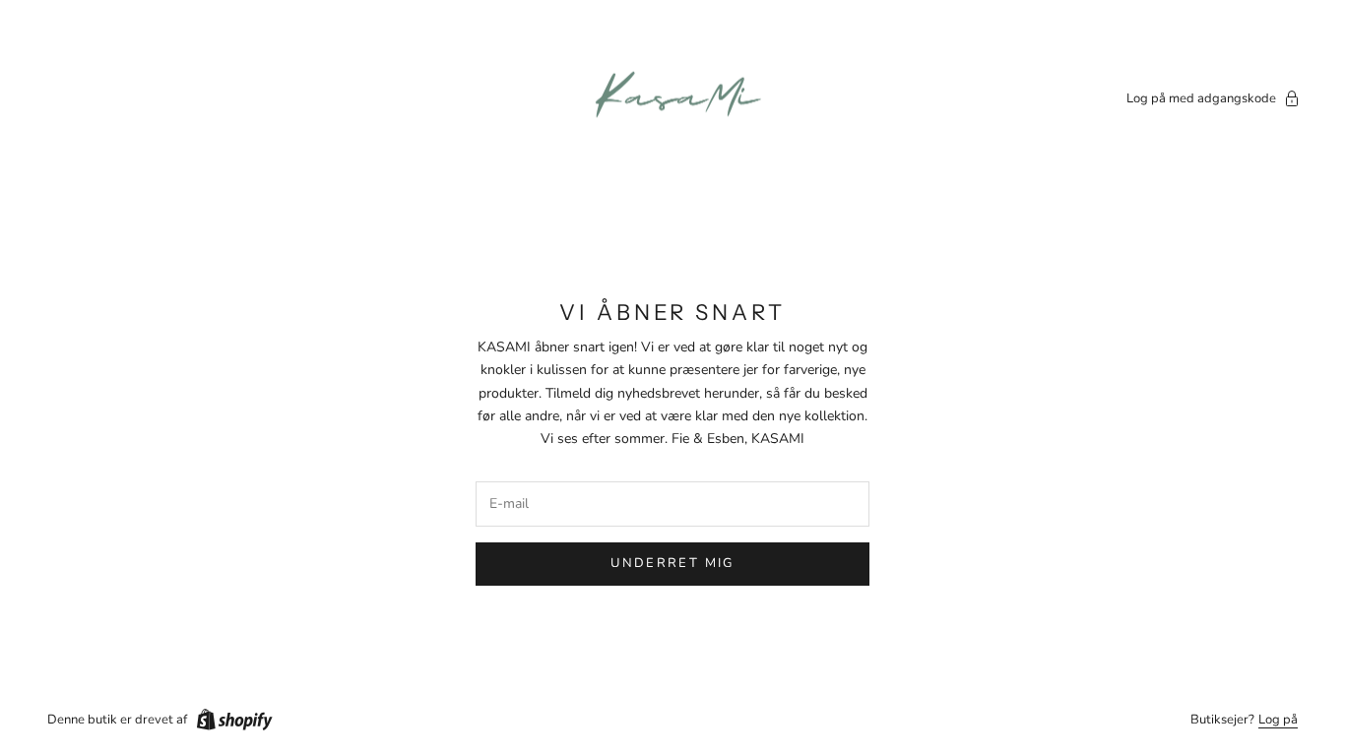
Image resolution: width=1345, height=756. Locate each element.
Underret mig (672, 563)
